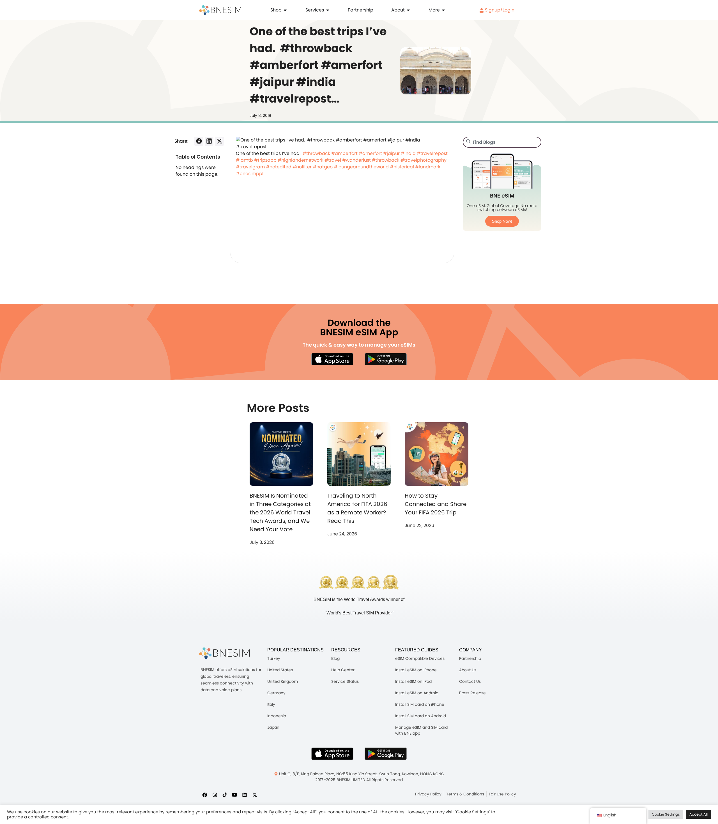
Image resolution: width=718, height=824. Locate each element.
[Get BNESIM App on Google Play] (386, 754)
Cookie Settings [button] (666, 814)
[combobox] (502, 142)
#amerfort (370, 153)
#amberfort (344, 153)
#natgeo (323, 167)
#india (408, 153)
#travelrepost (432, 153)
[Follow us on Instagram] (215, 794)
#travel (333, 160)
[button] (198, 141)
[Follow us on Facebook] (205, 794)
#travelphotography (424, 160)
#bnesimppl (249, 173)
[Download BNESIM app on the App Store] (332, 359)
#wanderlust (356, 160)
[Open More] (443, 10)
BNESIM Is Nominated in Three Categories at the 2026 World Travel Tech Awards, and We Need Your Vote (280, 512)
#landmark (427, 167)
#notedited (278, 167)
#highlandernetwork (300, 160)
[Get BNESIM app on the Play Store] (386, 359)
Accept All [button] (698, 814)
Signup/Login (499, 10)
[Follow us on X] (254, 794)
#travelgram (250, 167)
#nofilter (302, 167)
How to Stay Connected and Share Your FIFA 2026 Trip (435, 504)
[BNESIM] (224, 653)
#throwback (316, 153)
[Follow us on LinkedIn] (244, 794)
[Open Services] (327, 10)
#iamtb (244, 160)
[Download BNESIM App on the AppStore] (332, 754)
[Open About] (408, 10)
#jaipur (391, 153)
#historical (402, 167)
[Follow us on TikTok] (224, 794)
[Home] (220, 10)
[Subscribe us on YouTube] (234, 794)
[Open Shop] (285, 10)
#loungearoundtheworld (361, 167)
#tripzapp (265, 160)
